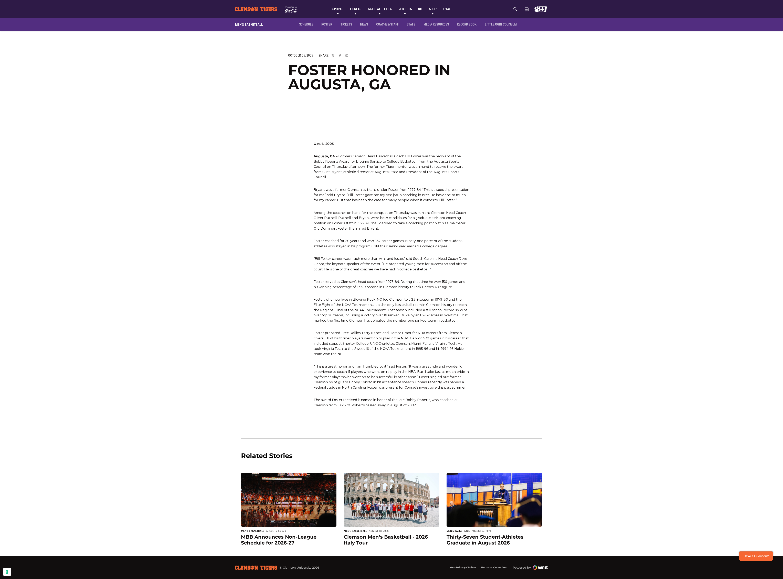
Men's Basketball (252, 530)
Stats (411, 24)
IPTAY (447, 9)
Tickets (355, 9)
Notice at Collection (494, 567)
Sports (337, 9)
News (364, 24)
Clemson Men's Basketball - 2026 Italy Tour (386, 540)
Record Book (467, 24)
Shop (433, 9)
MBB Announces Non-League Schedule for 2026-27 (278, 540)
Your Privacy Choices (463, 567)
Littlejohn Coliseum (502, 24)
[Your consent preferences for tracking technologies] (7, 572)
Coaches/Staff (387, 24)
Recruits (405, 9)
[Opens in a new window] (540, 9)
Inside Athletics (379, 9)
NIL (420, 9)
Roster (326, 24)
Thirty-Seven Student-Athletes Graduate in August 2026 (485, 540)
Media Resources (436, 24)
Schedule (526, 9)
